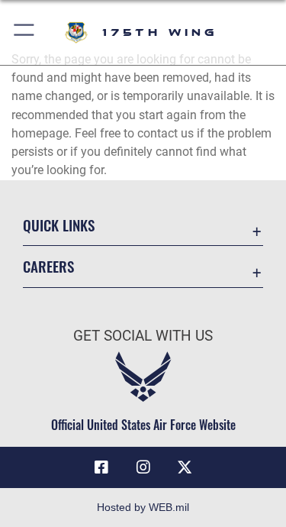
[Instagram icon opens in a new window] (143, 467)
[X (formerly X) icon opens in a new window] (184, 467)
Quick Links (59, 225)
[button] (25, 32)
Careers (48, 266)
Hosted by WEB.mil (143, 507)
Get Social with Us (143, 335)
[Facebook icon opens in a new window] (101, 467)
